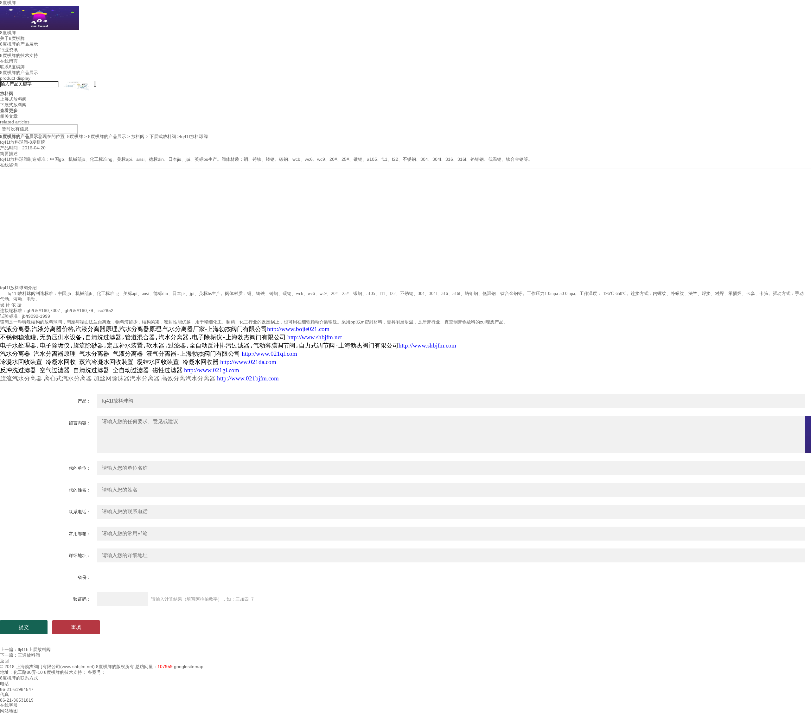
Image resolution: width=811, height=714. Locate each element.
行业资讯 (9, 49)
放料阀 (137, 136)
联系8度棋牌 (12, 66)
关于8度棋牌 (12, 38)
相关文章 (9, 116)
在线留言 (9, 61)
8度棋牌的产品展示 (19, 44)
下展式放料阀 (13, 104)
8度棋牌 (8, 2)
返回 (4, 660)
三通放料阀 (29, 655)
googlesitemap (188, 666)
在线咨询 (9, 164)
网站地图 (9, 710)
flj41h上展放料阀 (34, 649)
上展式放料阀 (13, 99)
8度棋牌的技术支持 (19, 55)
